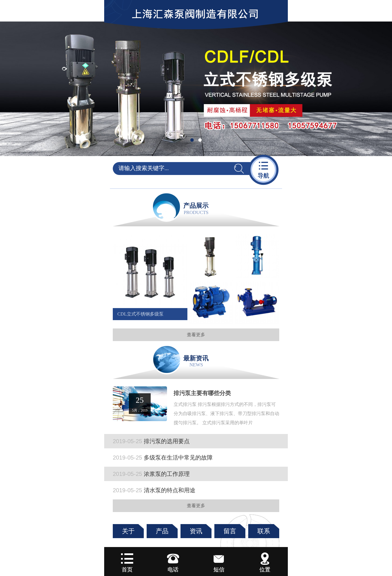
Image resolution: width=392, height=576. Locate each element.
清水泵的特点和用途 (154, 490)
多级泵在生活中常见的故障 (163, 457)
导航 (263, 169)
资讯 (196, 531)
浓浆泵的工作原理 (151, 474)
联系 (263, 531)
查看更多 (196, 334)
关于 (128, 531)
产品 (162, 531)
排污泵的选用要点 (151, 441)
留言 (230, 531)
